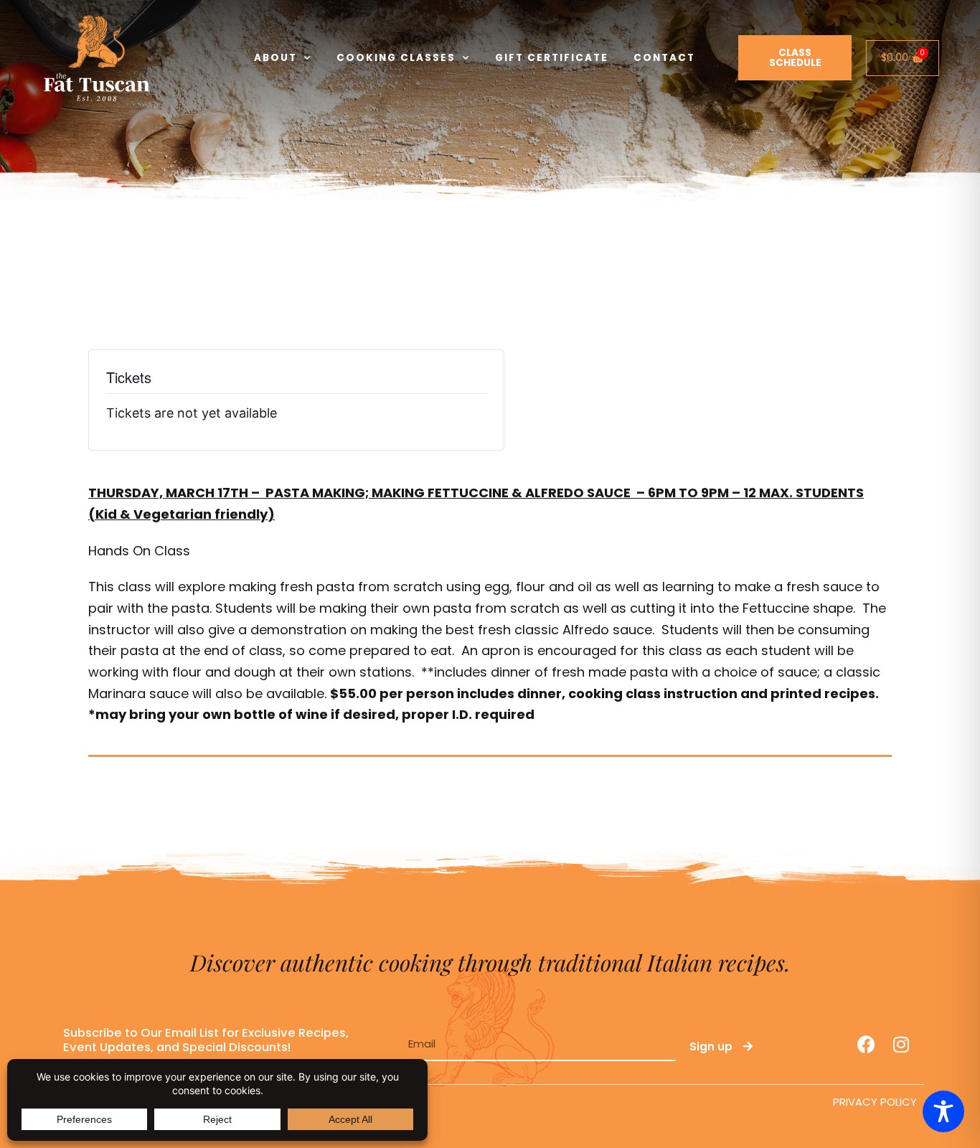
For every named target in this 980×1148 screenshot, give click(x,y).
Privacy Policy (875, 1101)
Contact (664, 58)
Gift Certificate (551, 58)
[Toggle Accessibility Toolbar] (943, 1111)
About (275, 58)
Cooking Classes (396, 58)
